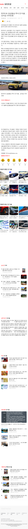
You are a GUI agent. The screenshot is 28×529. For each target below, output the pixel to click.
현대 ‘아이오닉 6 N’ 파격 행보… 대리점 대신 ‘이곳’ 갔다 (23, 195)
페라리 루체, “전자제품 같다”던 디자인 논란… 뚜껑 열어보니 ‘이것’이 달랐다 (4, 217)
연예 (14, 7)
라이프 (22, 7)
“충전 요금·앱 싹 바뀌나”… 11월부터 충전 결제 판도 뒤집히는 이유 (4, 181)
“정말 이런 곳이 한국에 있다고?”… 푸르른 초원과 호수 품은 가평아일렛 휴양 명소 (11, 289)
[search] (25, 4)
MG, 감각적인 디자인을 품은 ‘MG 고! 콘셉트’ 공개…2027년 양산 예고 (13, 195)
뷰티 (11, 7)
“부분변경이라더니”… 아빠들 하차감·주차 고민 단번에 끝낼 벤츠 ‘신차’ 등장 (13, 181)
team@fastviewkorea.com (18, 521)
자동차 (4, 278)
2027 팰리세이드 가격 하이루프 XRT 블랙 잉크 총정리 (23, 231)
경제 (18, 7)
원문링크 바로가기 (5, 155)
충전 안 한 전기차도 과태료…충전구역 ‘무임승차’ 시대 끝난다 (4, 195)
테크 (2, 425)
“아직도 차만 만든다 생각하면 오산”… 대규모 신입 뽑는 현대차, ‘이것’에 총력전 (4, 231)
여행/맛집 (6, 7)
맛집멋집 (10, 367)
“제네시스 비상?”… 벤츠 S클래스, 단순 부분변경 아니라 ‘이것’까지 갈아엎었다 (23, 181)
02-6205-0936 (4, 521)
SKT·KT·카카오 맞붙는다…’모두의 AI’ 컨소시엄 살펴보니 (13, 424)
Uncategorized (5, 272)
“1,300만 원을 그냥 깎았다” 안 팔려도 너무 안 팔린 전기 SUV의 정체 (13, 217)
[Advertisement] (14, 117)
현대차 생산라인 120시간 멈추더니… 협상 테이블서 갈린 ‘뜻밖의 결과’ (23, 217)
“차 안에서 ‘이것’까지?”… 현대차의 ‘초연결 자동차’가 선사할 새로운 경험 (13, 231)
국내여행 (4, 284)
